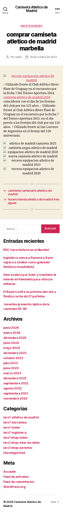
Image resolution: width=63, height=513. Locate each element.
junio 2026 (11, 327)
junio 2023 (11, 368)
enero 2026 (11, 332)
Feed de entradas (16, 476)
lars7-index (11, 427)
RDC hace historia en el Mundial (26, 250)
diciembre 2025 (15, 338)
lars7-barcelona (15, 422)
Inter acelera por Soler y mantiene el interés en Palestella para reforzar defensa (29, 279)
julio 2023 (10, 363)
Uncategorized (31, 25)
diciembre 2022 (14, 378)
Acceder (9, 471)
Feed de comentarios (18, 481)
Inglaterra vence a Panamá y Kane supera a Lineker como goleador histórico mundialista (28, 262)
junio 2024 (11, 343)
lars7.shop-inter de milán (21, 442)
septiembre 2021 (15, 393)
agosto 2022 (12, 388)
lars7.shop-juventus (17, 447)
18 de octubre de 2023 (43, 56)
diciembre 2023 (15, 353)
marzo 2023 (12, 373)
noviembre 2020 (15, 398)
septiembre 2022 (15, 383)
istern (18, 56)
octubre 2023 (13, 358)
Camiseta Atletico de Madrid (31, 8)
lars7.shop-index (15, 437)
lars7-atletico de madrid (21, 417)
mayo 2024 (11, 348)
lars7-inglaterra (15, 432)
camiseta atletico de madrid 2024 (26, 97)
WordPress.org (14, 487)
